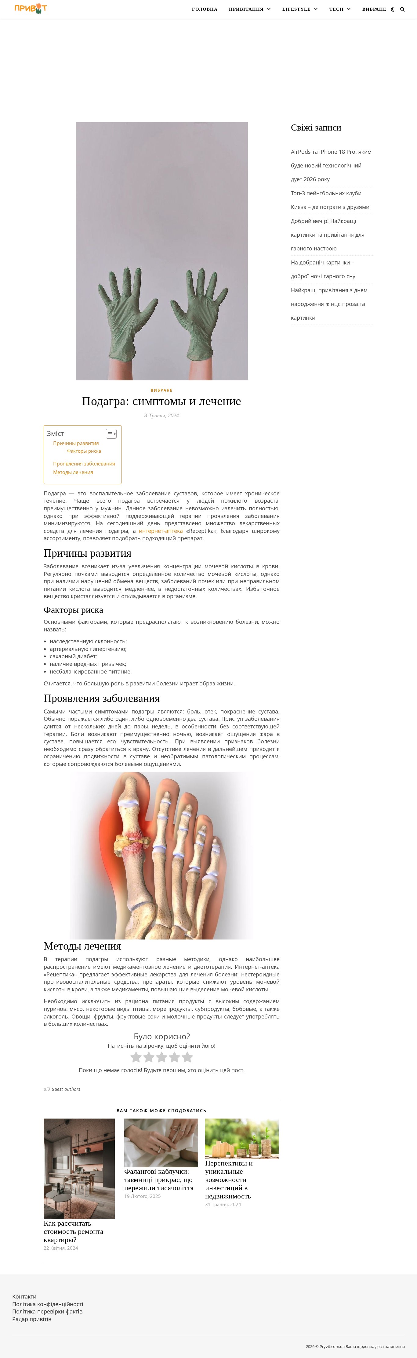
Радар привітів (31, 1319)
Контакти (24, 1296)
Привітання (246, 9)
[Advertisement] (208, 76)
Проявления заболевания (84, 463)
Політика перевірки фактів (47, 1311)
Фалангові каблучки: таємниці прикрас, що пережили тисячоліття (159, 1179)
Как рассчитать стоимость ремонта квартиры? (73, 1231)
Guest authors (66, 1089)
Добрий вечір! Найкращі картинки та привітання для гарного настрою (327, 234)
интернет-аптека (161, 530)
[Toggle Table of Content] (108, 434)
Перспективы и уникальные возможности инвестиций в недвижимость (229, 1179)
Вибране (374, 9)
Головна (205, 9)
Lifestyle (296, 9)
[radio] (136, 1058)
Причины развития (76, 443)
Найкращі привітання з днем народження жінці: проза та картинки (329, 303)
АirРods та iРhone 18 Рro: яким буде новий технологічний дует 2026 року (331, 165)
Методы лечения (73, 472)
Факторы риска (84, 451)
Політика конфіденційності (47, 1304)
